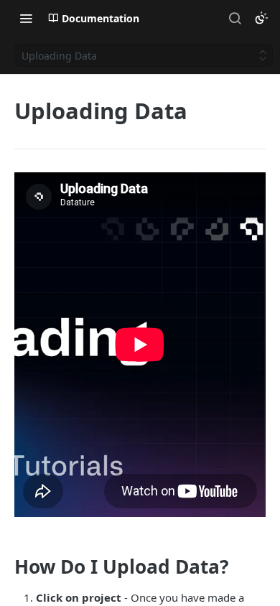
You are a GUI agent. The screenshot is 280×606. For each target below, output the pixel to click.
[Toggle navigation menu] (25, 17)
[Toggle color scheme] (261, 17)
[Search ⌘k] (234, 17)
